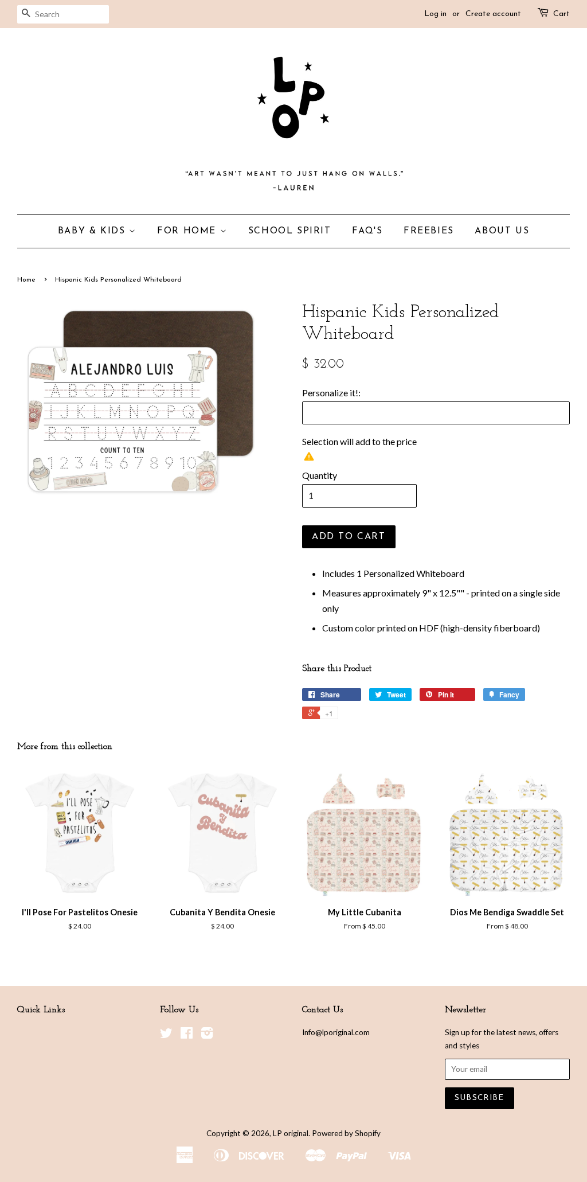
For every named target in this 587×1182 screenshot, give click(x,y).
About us (502, 231)
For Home (188, 231)
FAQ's (367, 231)
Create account (493, 14)
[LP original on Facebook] (186, 1035)
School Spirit (289, 231)
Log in (435, 14)
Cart (561, 14)
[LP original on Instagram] (207, 1035)
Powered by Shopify (346, 1133)
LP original (290, 1133)
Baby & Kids (93, 231)
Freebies (429, 231)
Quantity (319, 475)
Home (26, 279)
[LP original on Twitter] (166, 1035)
